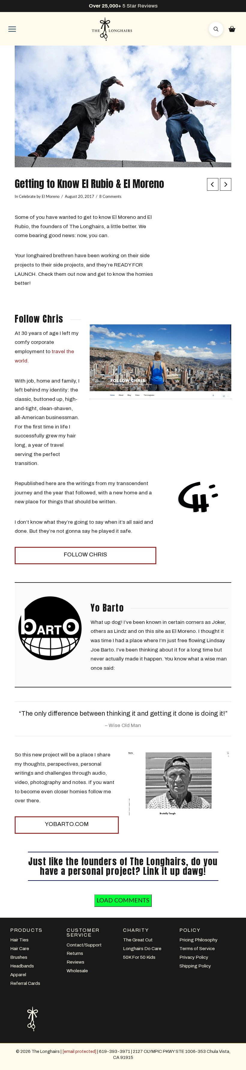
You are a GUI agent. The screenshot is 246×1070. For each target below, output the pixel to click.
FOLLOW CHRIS (85, 554)
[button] (12, 29)
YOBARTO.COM (66, 824)
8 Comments (110, 196)
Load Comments (123, 901)
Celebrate (27, 196)
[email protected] (79, 1051)
